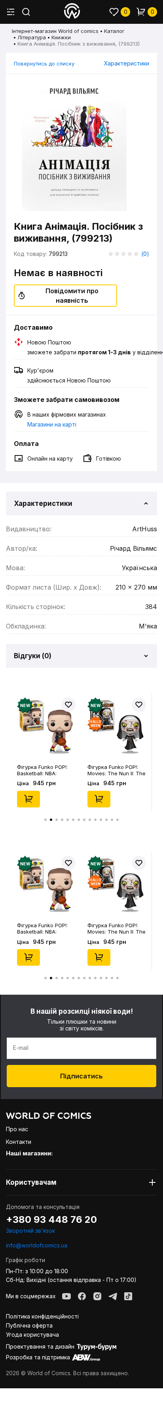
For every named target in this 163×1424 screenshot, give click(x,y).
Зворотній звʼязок (30, 1230)
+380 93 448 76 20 (51, 1219)
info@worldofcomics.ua (36, 1245)
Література (31, 37)
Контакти (18, 1141)
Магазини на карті (51, 424)
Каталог (114, 31)
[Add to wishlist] (68, 705)
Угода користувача (32, 1334)
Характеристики (126, 63)
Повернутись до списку (44, 63)
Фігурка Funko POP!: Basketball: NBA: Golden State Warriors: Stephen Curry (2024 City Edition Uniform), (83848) (45, 770)
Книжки (61, 37)
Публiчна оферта (29, 1325)
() (145, 253)
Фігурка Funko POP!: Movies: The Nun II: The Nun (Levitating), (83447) (116, 770)
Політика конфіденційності (42, 1316)
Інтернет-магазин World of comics (55, 31)
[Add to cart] (28, 799)
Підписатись (81, 1076)
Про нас (17, 1129)
